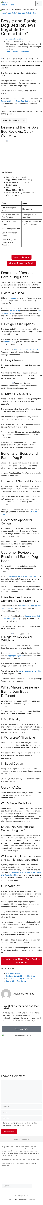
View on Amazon (22, 257)
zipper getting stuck (16, 656)
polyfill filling (15, 311)
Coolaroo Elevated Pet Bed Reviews (20, 976)
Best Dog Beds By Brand (28, 13)
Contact (15, 1199)
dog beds (12, 298)
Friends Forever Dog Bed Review (19, 979)
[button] (32, 3)
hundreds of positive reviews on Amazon (21, 576)
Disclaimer (32, 1199)
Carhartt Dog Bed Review (16, 981)
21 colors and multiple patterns (26, 350)
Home (3, 13)
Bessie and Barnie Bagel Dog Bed (14, 101)
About (9, 1199)
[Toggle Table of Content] (22, 120)
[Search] (35, 1186)
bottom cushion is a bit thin (30, 671)
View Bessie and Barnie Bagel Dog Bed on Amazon (21, 960)
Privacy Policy (23, 1199)
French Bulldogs (9, 342)
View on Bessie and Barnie (21, 263)
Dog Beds (12, 13)
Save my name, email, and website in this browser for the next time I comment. (20, 1124)
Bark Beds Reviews (14, 973)
